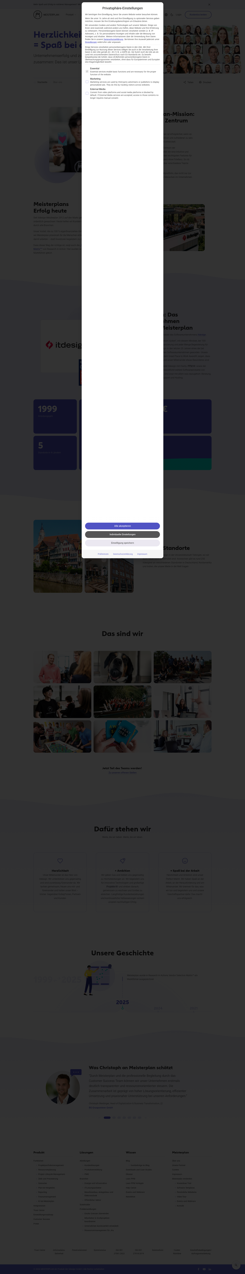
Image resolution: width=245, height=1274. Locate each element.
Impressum (142, 554)
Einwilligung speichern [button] (122, 543)
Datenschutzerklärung (113, 39)
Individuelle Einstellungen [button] (123, 534)
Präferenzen (103, 554)
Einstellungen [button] (91, 42)
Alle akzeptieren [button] (122, 526)
